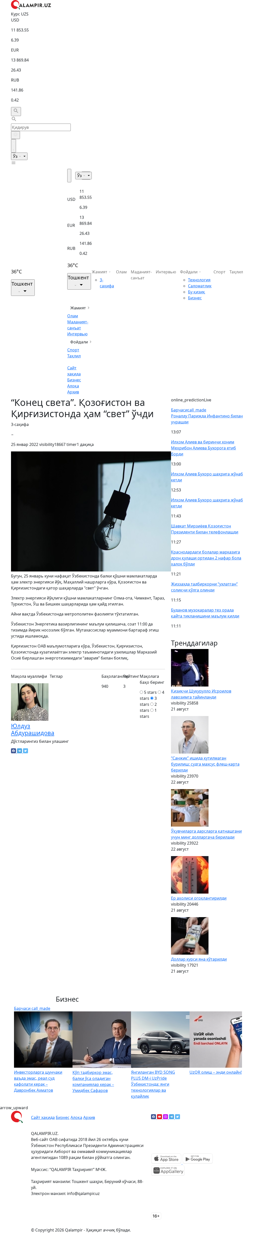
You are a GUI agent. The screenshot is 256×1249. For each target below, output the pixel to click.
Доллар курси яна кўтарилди (199, 959)
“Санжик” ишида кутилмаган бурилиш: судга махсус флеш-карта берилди (205, 764)
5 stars (150, 692)
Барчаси (188, 410)
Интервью (77, 334)
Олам (72, 316)
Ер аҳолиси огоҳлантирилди (198, 898)
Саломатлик (200, 286)
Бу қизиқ (196, 292)
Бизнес (74, 380)
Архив (73, 392)
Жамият (78, 307)
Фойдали (79, 341)
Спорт (73, 350)
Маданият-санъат (141, 275)
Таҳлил (74, 356)
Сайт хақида (43, 1117)
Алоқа (73, 386)
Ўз (15, 156)
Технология (199, 280)
